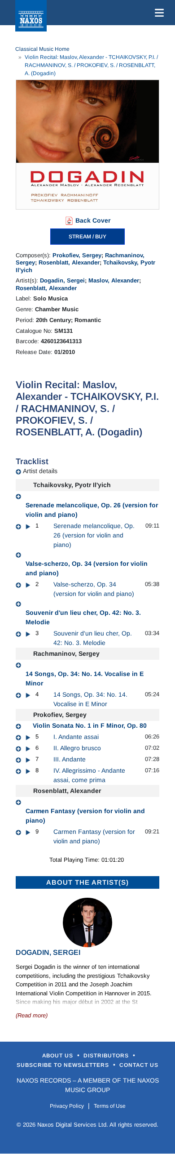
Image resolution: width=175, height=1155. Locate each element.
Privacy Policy (67, 1106)
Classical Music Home (42, 49)
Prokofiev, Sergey (76, 255)
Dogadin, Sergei (62, 280)
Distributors (107, 1055)
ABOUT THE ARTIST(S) (87, 882)
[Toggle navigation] (157, 12)
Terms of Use (110, 1106)
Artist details (40, 471)
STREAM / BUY (87, 236)
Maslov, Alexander (113, 280)
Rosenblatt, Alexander (69, 262)
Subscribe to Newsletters (64, 1065)
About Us (58, 1055)
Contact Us (138, 1065)
